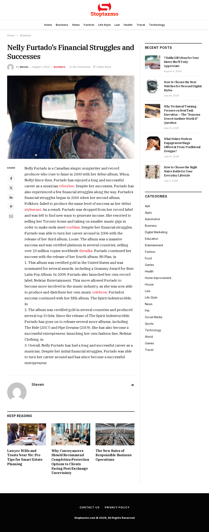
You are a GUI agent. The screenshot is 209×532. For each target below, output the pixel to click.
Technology (157, 24)
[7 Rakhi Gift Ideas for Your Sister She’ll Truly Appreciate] (152, 62)
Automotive (152, 219)
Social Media (153, 317)
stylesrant (32, 209)
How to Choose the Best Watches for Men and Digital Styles (183, 86)
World (149, 336)
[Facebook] (11, 178)
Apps (148, 212)
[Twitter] (11, 188)
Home (48, 24)
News (76, 24)
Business (62, 24)
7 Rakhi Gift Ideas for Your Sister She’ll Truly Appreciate (181, 62)
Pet (147, 310)
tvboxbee (66, 186)
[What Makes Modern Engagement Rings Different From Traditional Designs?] (152, 143)
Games (149, 265)
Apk (147, 206)
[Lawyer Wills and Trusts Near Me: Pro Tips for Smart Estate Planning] (26, 434)
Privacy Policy (117, 507)
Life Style (104, 24)
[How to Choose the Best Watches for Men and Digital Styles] (152, 87)
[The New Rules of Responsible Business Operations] (115, 434)
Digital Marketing (156, 232)
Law (117, 24)
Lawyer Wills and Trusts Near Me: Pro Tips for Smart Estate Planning (25, 457)
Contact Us (90, 507)
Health (128, 24)
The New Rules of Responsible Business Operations (113, 455)
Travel (141, 24)
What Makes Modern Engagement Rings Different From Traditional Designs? (182, 145)
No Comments (81, 66)
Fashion (89, 24)
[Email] (11, 216)
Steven (24, 66)
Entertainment (154, 245)
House (149, 284)
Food (148, 258)
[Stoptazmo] (104, 10)
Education (151, 238)
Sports (149, 323)
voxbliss (73, 227)
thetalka (85, 251)
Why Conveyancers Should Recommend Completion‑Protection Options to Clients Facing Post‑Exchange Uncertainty (70, 462)
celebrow (99, 292)
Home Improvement (158, 278)
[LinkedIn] (11, 197)
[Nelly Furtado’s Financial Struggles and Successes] (71, 117)
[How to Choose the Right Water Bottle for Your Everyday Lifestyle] (152, 172)
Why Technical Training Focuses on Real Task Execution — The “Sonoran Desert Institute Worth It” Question (182, 115)
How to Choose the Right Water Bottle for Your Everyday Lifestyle (180, 171)
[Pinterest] (11, 207)
